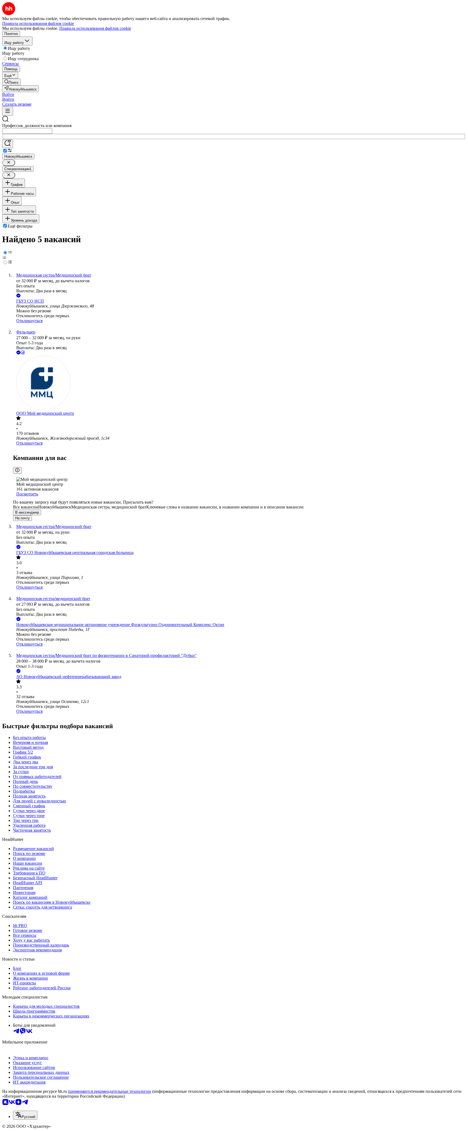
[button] (8, 94)
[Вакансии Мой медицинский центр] (239, 383)
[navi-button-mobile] (7, 111)
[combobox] (27, 131)
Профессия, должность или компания (37, 125)
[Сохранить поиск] (7, 143)
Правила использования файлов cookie (95, 28)
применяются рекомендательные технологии (109, 1091)
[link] (11, 82)
